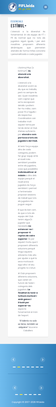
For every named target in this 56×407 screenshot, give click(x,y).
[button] (13, 359)
